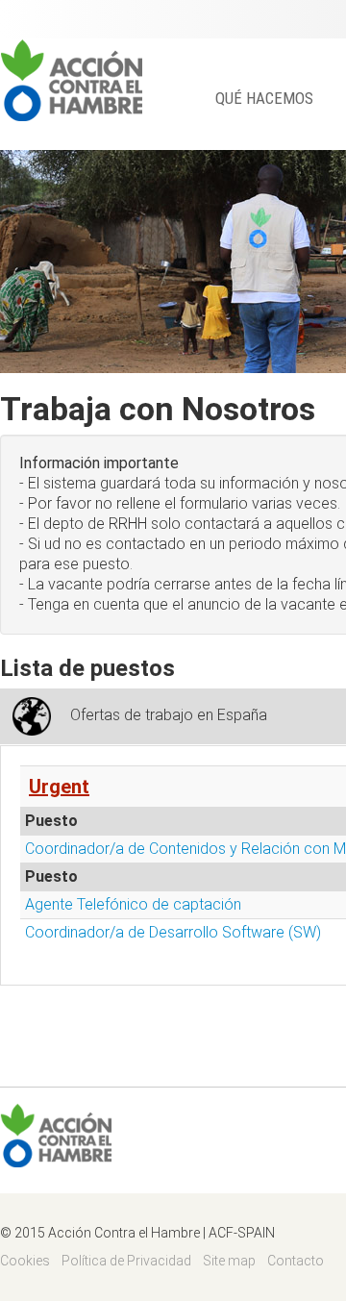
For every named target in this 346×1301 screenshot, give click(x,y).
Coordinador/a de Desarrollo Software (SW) (173, 932)
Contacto (295, 1260)
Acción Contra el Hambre (71, 79)
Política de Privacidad (126, 1260)
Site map (229, 1260)
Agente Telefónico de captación (133, 904)
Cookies (25, 1260)
